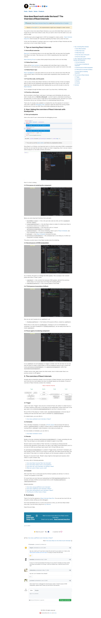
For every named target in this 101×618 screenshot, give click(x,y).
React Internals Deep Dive (42, 23)
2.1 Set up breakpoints (80, 62)
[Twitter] (32, 6)
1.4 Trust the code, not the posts (82, 54)
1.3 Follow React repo (79, 52)
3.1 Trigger (77, 77)
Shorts (31, 11)
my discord (47, 504)
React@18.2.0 (35, 27)
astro (50, 612)
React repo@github (29, 72)
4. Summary (76, 85)
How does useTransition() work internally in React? (40, 490)
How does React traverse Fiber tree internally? (39, 463)
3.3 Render (77, 81)
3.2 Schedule (78, 79)
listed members (35, 65)
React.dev (26, 53)
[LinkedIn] (42, 6)
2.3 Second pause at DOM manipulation (84, 67)
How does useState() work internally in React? (39, 419)
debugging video (40, 104)
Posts (25, 11)
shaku (55, 612)
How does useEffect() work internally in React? (39, 488)
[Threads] (44, 6)
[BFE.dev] (40, 6)
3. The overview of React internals (81, 75)
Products (41, 11)
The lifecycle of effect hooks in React (36, 492)
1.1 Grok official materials (80, 48)
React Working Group (29, 59)
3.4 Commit (77, 83)
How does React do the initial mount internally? (58, 540)
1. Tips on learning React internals (81, 46)
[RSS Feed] (30, 8)
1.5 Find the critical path (80, 56)
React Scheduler (63, 230)
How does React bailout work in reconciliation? (39, 464)
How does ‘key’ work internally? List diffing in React (40, 466)
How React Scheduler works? (34, 433)
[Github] (34, 6)
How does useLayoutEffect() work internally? (38, 487)
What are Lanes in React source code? (37, 468)
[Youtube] (38, 6)
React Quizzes (27, 86)
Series (36, 11)
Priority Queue (50, 424)
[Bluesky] (46, 6)
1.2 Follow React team (79, 50)
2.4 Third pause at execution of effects (83, 69)
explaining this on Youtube (61, 23)
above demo (40, 142)
